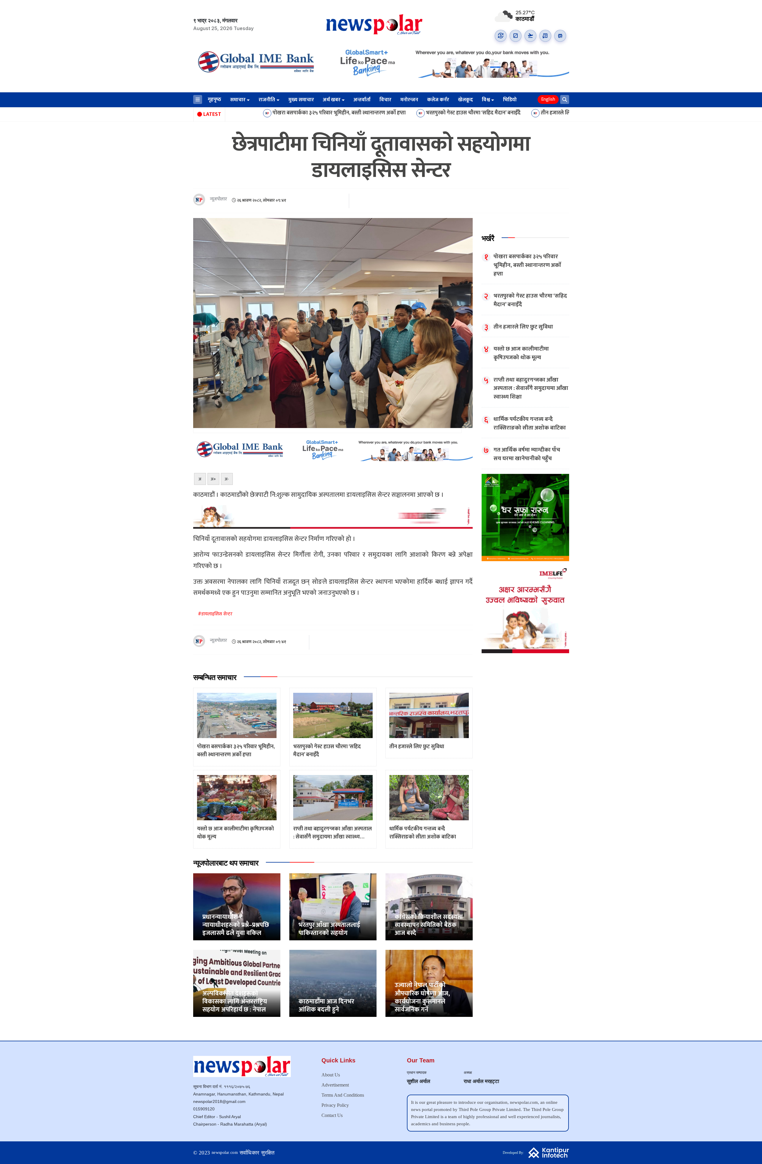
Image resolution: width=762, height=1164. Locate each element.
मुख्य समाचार (301, 100)
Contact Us (332, 1115)
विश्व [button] (486, 100)
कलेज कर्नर (438, 100)
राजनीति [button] (267, 100)
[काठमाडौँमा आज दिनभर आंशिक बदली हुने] (333, 983)
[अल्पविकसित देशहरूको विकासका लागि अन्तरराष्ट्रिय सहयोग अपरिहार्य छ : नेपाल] (236, 983)
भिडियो (510, 100)
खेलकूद (465, 100)
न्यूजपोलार (218, 199)
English (548, 99)
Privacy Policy (335, 1105)
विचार (385, 100)
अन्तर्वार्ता (362, 100)
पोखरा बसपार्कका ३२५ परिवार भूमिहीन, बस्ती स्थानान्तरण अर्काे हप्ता (266, 113)
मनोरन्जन (409, 100)
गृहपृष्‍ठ (214, 100)
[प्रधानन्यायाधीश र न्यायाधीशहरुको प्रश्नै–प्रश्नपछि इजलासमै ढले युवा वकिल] (236, 906)
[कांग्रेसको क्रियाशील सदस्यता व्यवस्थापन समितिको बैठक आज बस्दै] (429, 906)
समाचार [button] (238, 100)
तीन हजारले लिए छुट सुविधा (495, 113)
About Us (330, 1074)
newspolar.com (225, 1152)
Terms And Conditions (342, 1095)
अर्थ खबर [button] (332, 100)
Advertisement (335, 1084)
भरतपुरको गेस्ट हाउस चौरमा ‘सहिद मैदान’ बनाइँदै (400, 113)
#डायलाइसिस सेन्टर (215, 614)
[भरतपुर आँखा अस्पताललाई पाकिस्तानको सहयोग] (333, 906)
